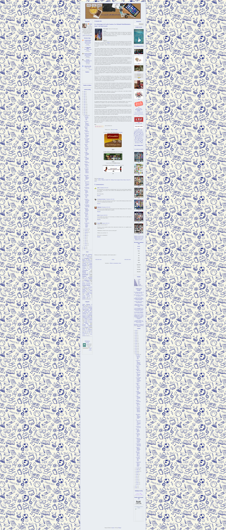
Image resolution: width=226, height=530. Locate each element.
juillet (86, 235)
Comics (86, 321)
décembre (86, 115)
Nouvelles (83, 329)
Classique (90, 260)
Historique (90, 277)
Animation (90, 254)
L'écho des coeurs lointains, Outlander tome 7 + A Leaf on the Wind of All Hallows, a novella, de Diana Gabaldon (139, 316)
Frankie (98, 223)
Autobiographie (89, 256)
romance (84, 297)
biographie (87, 294)
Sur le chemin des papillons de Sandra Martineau (88, 55)
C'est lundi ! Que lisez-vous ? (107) (86, 196)
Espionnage (84, 273)
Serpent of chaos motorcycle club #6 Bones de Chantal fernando (88, 43)
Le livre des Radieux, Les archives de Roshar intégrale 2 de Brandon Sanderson (138, 309)
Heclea (108, 42)
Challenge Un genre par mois (87, 317)
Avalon (116, 165)
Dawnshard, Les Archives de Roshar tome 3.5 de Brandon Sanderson (139, 325)
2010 (85, 248)
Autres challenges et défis (87, 305)
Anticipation (87, 255)
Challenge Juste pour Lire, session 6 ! (86, 166)
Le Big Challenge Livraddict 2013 (86, 158)
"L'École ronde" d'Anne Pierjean (88, 50)
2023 (85, 96)
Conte (89, 269)
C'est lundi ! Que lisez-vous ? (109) (86, 118)
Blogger (120, 527)
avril (85, 240)
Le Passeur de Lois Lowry (86, 188)
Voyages (89, 291)
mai (85, 238)
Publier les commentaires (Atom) (115, 263)
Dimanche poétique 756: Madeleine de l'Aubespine (88, 61)
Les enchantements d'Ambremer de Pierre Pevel (86, 183)
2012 (85, 114)
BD (87, 305)
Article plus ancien (127, 259)
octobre (86, 230)
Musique (89, 328)
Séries (83, 332)
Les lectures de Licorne (101, 199)
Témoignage (84, 290)
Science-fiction (86, 285)
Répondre (98, 195)
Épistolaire (84, 298)
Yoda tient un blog (87, 66)
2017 (85, 106)
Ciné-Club (85, 319)
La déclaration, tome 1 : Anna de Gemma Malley (86, 224)
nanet (98, 187)
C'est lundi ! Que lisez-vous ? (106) (86, 220)
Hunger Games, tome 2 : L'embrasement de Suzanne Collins (138, 305)
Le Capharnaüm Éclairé (88, 48)
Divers (91, 322)
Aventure (99, 179)
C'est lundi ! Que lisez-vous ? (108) (86, 149)
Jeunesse (86, 280)
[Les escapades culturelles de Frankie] (138, 520)
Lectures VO (128, 179)
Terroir (90, 288)
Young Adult (89, 293)
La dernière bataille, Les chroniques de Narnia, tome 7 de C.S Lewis (138, 321)
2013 (85, 112)
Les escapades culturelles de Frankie (110, 15)
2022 (85, 97)
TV (87, 332)
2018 (85, 104)
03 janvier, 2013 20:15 (103, 215)
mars (86, 241)
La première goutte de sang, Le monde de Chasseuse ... (86, 171)
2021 (85, 99)
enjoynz (113, 527)
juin (85, 237)
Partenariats (90, 329)
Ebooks (121, 179)
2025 (85, 93)
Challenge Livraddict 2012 (105, 179)
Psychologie (89, 282)
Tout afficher (90, 69)
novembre (86, 229)
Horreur (86, 278)
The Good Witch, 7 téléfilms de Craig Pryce (139, 295)
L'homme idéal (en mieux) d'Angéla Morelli (138, 302)
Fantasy (124, 179)
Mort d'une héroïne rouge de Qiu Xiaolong (86, 214)
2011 (85, 247)
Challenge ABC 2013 (86, 131)
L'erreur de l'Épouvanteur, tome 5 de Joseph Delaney (86, 201)
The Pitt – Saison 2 (88, 67)
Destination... (85, 322)
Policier (88, 281)
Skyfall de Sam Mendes (86, 128)
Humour (90, 278)
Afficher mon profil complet (87, 35)
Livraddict (120, 132)
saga (89, 297)
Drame (84, 272)
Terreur (85, 288)
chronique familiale (86, 296)
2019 (85, 102)
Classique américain (88, 262)
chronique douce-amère (86, 295)
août (85, 233)
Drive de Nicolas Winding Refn (86, 191)
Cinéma (90, 319)
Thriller (83, 289)
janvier (86, 245)
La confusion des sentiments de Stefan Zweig (86, 135)
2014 (85, 110)
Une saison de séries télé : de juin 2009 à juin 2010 (139, 293)
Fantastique (85, 274)
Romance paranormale (86, 283)
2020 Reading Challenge (87, 341)
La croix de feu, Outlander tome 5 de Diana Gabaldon (138, 312)
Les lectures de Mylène (88, 53)
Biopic (83, 259)
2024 (85, 94)
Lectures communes (87, 325)
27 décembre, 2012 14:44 (110, 199)
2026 (85, 91)
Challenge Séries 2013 (86, 162)
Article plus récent (98, 259)
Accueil (113, 259)
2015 (85, 109)
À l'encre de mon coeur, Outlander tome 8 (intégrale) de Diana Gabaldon (139, 298)
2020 (85, 101)
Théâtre (89, 289)
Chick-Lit (84, 260)
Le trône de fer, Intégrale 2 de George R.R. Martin (86, 123)
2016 (85, 107)
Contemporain (85, 270)
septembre (86, 232)
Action (83, 254)
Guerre (83, 277)
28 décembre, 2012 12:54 (106, 207)
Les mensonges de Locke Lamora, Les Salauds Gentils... (86, 140)
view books (90, 350)
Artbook (83, 256)
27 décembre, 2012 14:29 (104, 187)
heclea (98, 215)
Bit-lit (89, 259)
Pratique (83, 282)
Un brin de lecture (88, 40)
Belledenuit (99, 207)
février (86, 243)
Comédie (84, 263)
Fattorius (87, 59)
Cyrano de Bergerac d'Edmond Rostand (86, 210)
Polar (83, 281)
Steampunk (90, 286)
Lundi (83, 328)
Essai (90, 273)
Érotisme (88, 298)
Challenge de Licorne (88, 318)
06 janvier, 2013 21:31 (105, 223)
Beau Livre (90, 305)
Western (83, 293)
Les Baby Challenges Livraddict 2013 (86, 154)
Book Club (85, 306)
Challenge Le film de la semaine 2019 (87, 311)
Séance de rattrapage (87, 330)
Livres (95, 181)
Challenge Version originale (115, 179)
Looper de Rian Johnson (86, 145)
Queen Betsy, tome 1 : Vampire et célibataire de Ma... (86, 177)
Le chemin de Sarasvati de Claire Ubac (86, 205)
